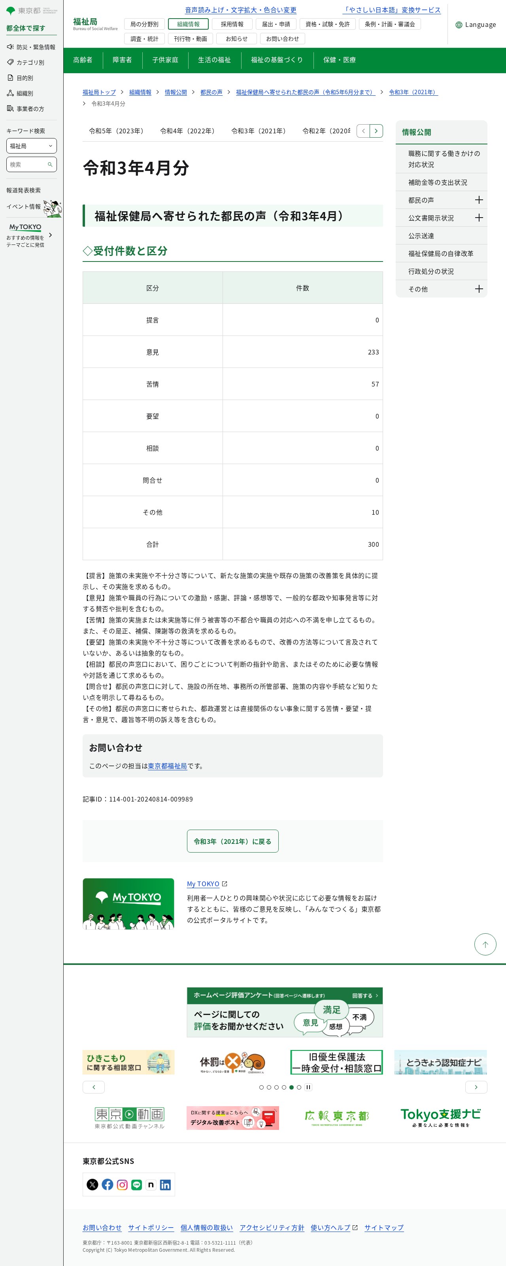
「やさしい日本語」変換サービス (391, 9)
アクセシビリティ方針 (272, 1227)
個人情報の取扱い (207, 1227)
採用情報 (232, 24)
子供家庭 (165, 59)
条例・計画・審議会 (390, 24)
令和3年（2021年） (260, 130)
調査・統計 (144, 38)
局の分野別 (144, 24)
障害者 (122, 59)
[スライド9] (276, 1087)
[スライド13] (284, 1087)
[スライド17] (291, 1087)
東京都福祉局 (167, 765)
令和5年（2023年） (118, 130)
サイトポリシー (151, 1227)
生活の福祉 (214, 59)
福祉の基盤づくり (277, 59)
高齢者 (83, 59)
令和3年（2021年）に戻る (233, 841)
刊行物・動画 (190, 38)
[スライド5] (269, 1087)
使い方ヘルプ (330, 1227)
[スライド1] (261, 1087)
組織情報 (188, 24)
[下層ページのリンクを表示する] (479, 200)
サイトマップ (384, 1227)
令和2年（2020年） (331, 130)
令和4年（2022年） (189, 130)
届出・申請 (276, 24)
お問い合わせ (282, 38)
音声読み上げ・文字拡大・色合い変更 (241, 9)
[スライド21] (299, 1087)
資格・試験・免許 (328, 24)
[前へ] (94, 1087)
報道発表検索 (23, 190)
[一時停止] (308, 1087)
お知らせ (237, 38)
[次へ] (476, 1087)
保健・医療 (339, 59)
